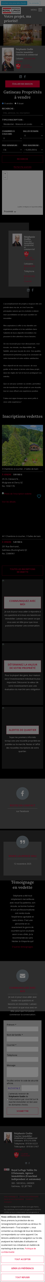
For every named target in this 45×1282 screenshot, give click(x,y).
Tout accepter (22, 1259)
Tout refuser (22, 1277)
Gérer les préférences (22, 1268)
